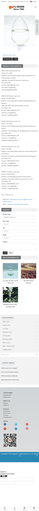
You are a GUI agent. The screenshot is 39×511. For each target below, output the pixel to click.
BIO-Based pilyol (7, 339)
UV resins (5, 328)
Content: (5, 242)
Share (4, 510)
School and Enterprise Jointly (9, 372)
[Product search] (36, 355)
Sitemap (36, 454)
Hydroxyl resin (9, 194)
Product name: (7, 214)
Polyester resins (7, 332)
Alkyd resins (6, 321)
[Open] (37, 27)
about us (5, 403)
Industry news (7, 397)
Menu (24, 510)
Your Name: (6, 221)
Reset (11, 253)
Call (15, 510)
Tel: (4, 228)
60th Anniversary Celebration (9, 376)
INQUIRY (8, 59)
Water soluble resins (8, 346)
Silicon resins (6, 342)
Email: (4, 235)
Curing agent (6, 335)
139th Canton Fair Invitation (9, 368)
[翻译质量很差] (5, 476)
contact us (6, 405)
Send (5, 253)
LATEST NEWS (7, 393)
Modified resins (7, 349)
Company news (7, 395)
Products (6, 409)
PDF (15, 59)
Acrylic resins (6, 325)
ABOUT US (6, 401)
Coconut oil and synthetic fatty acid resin (17, 204)
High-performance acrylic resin (10, 379)
